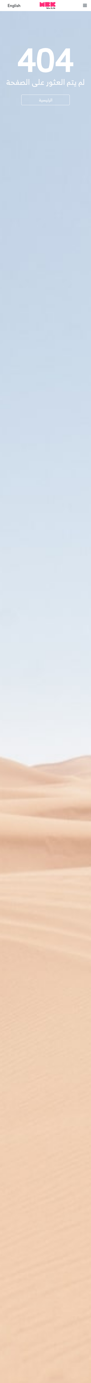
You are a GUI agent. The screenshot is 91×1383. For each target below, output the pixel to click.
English (14, 6)
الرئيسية (45, 99)
